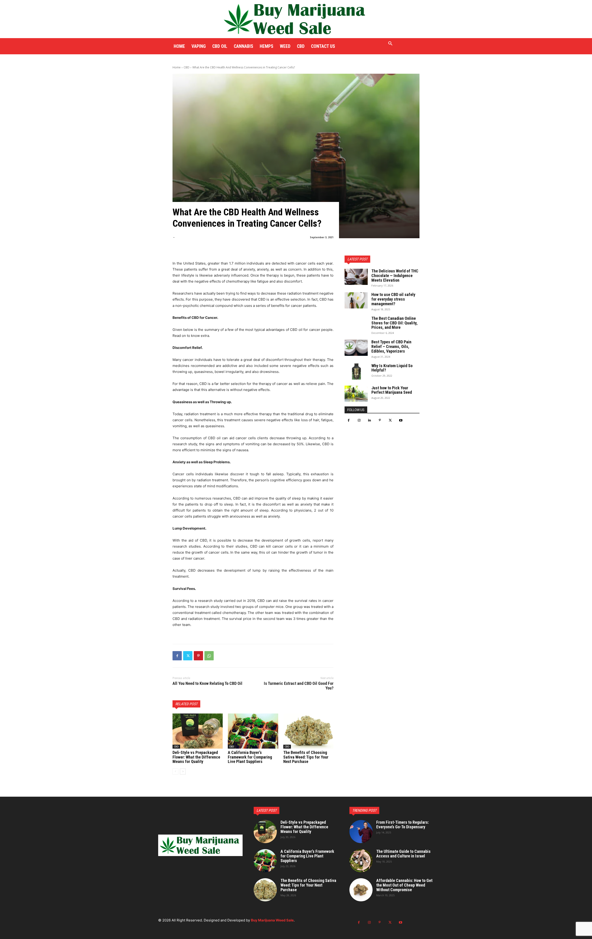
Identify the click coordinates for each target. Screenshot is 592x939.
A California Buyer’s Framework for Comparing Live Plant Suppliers (250, 757)
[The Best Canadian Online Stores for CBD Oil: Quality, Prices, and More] (356, 324)
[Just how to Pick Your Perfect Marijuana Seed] (356, 394)
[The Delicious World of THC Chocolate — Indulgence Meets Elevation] (356, 277)
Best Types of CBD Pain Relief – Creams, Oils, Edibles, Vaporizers (391, 346)
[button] (390, 43)
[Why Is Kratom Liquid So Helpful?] (356, 371)
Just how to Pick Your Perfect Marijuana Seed (391, 390)
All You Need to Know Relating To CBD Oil (207, 683)
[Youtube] (401, 420)
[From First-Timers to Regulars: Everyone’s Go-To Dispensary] (361, 831)
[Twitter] (187, 655)
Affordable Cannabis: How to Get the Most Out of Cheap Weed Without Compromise (404, 885)
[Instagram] (359, 420)
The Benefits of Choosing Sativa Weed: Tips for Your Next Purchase (305, 757)
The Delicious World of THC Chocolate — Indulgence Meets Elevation (394, 275)
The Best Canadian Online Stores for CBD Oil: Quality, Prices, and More (394, 323)
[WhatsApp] (209, 655)
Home (177, 67)
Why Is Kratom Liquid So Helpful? (392, 368)
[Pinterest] (198, 655)
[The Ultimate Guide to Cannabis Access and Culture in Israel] (361, 860)
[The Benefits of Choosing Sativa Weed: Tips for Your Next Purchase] (308, 731)
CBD (186, 67)
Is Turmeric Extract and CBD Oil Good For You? (298, 685)
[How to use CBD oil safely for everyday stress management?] (356, 300)
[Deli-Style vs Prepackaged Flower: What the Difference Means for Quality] (198, 731)
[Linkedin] (369, 420)
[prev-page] (175, 771)
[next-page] (183, 771)
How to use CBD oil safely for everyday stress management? (393, 299)
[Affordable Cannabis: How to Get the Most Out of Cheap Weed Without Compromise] (361, 889)
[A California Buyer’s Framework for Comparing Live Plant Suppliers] (253, 731)
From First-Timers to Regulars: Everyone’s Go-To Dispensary (402, 824)
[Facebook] (177, 655)
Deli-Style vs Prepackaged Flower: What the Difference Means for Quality (196, 757)
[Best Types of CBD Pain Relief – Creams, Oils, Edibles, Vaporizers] (356, 348)
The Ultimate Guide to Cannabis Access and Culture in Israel (403, 853)
